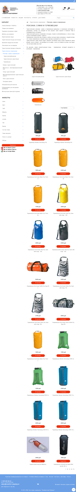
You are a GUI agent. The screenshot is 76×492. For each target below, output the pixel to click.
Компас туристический (9, 65)
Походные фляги (7, 81)
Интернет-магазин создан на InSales (65, 484)
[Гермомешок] (38, 92)
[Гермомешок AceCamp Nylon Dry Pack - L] (38, 339)
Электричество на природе (9, 45)
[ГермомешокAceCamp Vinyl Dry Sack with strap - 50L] (63, 230)
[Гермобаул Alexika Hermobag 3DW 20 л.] (38, 410)
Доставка (41, 18)
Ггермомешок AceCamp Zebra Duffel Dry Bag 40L (63, 323)
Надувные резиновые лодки (9, 31)
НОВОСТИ (14, 18)
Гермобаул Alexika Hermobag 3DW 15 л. (63, 395)
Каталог (51, 477)
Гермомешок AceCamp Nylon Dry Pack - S (38, 178)
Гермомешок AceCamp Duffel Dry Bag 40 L (38, 287)
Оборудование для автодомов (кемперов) (10, 88)
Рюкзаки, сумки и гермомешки (11, 53)
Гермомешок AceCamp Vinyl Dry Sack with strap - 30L (38, 250)
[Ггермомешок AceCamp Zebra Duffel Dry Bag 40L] (63, 303)
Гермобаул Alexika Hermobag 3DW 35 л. (63, 430)
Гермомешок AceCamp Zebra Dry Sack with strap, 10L (63, 287)
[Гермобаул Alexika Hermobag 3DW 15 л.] (63, 376)
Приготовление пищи (8, 37)
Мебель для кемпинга (8, 34)
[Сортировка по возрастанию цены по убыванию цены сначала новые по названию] (67, 108)
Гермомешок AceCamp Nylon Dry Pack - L (38, 360)
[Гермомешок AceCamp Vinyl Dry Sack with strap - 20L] (63, 194)
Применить (13, 145)
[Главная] (27, 22)
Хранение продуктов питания (10, 42)
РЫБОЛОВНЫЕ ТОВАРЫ (9, 26)
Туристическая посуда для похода (11, 40)
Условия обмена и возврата (37, 477)
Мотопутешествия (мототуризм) (11, 91)
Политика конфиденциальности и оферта (16, 477)
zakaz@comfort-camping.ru (10, 484)
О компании (6, 18)
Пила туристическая (8, 79)
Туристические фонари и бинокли (11, 48)
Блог (46, 477)
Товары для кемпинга (8, 28)
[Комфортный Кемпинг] (9, 9)
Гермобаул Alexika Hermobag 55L (63, 142)
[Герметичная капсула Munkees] (38, 445)
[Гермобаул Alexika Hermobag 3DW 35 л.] (63, 410)
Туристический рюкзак (38, 77)
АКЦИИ (21, 18)
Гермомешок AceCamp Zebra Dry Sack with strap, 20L (38, 323)
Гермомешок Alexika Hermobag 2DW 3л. (38, 395)
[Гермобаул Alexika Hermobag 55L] (63, 123)
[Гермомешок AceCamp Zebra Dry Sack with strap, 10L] (63, 266)
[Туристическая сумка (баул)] (63, 63)
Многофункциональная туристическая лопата (13, 75)
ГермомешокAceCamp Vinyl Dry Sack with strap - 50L (63, 250)
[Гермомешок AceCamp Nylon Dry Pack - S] (38, 157)
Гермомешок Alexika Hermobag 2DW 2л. (63, 359)
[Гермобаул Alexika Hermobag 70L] (38, 123)
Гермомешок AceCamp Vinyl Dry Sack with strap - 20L (63, 214)
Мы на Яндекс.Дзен (9, 147)
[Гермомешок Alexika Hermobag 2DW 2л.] (63, 339)
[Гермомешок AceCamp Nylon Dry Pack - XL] (38, 194)
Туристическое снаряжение (37, 22)
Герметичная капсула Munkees (38, 464)
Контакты (27, 18)
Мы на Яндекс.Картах (10, 149)
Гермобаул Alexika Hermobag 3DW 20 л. (38, 430)
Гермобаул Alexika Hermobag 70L (38, 142)
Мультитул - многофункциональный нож (12, 68)
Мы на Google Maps (9, 151)
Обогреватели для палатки (9, 85)
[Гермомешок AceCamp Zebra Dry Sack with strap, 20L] (38, 303)
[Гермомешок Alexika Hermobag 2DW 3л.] (38, 376)
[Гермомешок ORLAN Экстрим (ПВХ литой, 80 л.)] (63, 445)
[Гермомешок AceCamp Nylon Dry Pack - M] (63, 157)
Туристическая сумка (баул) (63, 77)
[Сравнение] (64, 9)
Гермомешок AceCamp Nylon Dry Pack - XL (38, 214)
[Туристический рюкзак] (38, 63)
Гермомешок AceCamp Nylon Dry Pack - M (63, 178)
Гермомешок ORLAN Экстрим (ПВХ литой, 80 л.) (63, 465)
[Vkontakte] (38, 484)
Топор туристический (9, 72)
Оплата (34, 18)
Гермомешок (38, 105)
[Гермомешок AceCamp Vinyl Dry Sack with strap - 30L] (38, 230)
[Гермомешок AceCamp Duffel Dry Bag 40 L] (38, 266)
